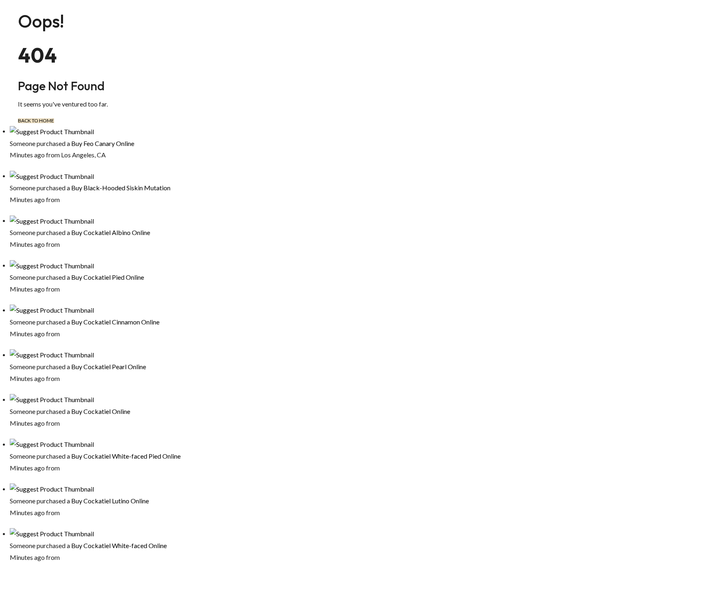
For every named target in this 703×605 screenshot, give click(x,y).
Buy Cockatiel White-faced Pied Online (126, 456)
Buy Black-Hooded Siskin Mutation (120, 188)
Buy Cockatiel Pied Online (107, 277)
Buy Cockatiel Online (100, 411)
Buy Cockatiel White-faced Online (119, 545)
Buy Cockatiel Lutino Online (110, 501)
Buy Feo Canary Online (102, 143)
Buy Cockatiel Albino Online (110, 232)
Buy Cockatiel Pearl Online (108, 366)
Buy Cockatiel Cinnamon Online (115, 322)
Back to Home (36, 120)
